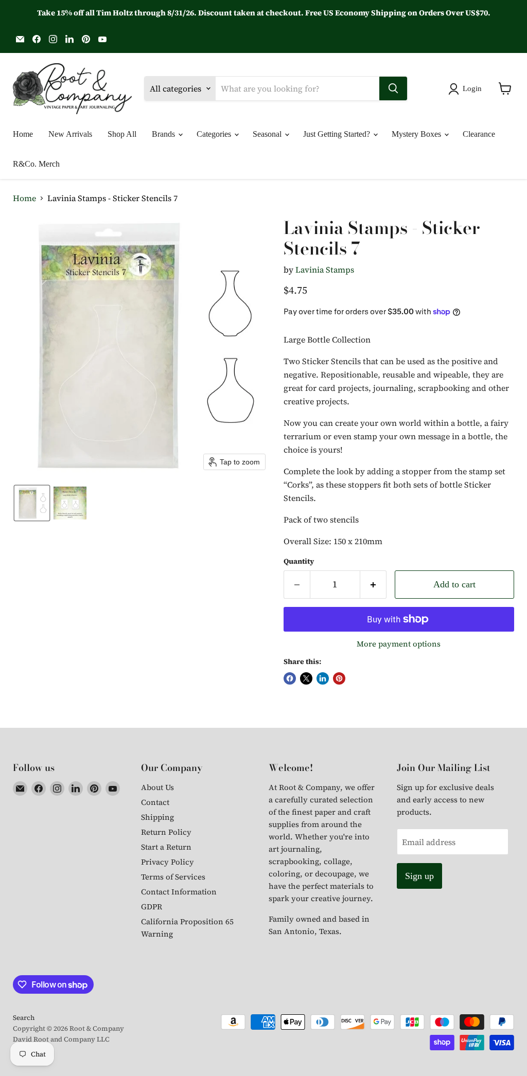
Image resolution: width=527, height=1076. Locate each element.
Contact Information (179, 891)
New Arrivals (70, 134)
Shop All (122, 134)
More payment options (399, 643)
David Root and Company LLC (61, 1039)
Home (23, 134)
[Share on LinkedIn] (323, 678)
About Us (157, 787)
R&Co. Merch (36, 163)
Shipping (157, 817)
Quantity (299, 561)
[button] (467, 89)
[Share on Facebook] (290, 678)
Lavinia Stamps (324, 269)
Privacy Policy (167, 861)
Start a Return (166, 846)
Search (23, 1017)
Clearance (479, 134)
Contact (155, 802)
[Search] (393, 88)
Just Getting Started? (337, 134)
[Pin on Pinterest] (339, 678)
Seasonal (268, 134)
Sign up (419, 876)
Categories (215, 134)
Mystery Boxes (417, 134)
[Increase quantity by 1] (373, 584)
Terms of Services (173, 876)
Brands (164, 134)
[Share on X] (306, 678)
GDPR (151, 906)
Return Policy (166, 832)
